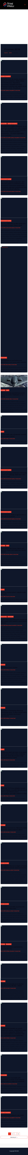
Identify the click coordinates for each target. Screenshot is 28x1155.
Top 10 (2, 589)
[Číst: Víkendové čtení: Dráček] (14, 652)
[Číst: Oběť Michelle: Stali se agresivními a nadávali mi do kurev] (14, 500)
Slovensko (8, 944)
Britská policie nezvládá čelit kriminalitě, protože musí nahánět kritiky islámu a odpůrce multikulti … (13, 1079)
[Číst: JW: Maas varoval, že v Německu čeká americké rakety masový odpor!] (14, 813)
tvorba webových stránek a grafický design (14, 1145)
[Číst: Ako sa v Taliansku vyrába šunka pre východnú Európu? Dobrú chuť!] (14, 207)
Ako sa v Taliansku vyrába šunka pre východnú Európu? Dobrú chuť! (13, 224)
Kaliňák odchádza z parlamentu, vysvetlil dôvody (12, 948)
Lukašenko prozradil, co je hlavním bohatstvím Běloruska (13, 907)
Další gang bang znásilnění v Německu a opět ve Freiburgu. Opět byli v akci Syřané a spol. (14, 474)
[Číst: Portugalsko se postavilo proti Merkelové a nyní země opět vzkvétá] (14, 300)
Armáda (3, 390)
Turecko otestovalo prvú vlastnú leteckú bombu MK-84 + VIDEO (12, 985)
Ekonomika (3, 357)
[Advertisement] (14, 24)
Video (7, 390)
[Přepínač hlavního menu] (25, 4)
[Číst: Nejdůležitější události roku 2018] (14, 1102)
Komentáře (3, 123)
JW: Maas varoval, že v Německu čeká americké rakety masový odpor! (14, 829)
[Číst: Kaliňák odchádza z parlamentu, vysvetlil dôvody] (14, 933)
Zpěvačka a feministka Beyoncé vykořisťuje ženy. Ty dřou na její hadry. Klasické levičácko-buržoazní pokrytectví (14, 713)
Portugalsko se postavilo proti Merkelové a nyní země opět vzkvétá (13, 361)
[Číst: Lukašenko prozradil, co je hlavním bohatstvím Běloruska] (14, 893)
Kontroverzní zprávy (6, 179)
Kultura (3, 664)
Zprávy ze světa (4, 863)
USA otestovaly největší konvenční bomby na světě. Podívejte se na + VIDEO (13, 394)
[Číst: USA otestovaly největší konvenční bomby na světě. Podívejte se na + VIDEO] (14, 381)
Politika (3, 944)
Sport (2, 749)
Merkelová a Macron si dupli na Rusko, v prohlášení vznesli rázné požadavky (14, 867)
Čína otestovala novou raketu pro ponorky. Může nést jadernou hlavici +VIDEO (13, 550)
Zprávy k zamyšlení (5, 76)
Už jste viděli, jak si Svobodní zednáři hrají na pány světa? (13, 435)
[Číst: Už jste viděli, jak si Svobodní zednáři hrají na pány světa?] (14, 422)
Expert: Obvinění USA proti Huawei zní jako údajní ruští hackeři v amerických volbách (14, 621)
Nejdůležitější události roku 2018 (12, 1115)
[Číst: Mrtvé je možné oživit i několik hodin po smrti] (14, 577)
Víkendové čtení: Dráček (9, 667)
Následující (14, 1137)
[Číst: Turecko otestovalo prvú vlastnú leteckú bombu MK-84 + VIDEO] (14, 970)
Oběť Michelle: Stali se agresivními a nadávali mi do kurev (13, 515)
